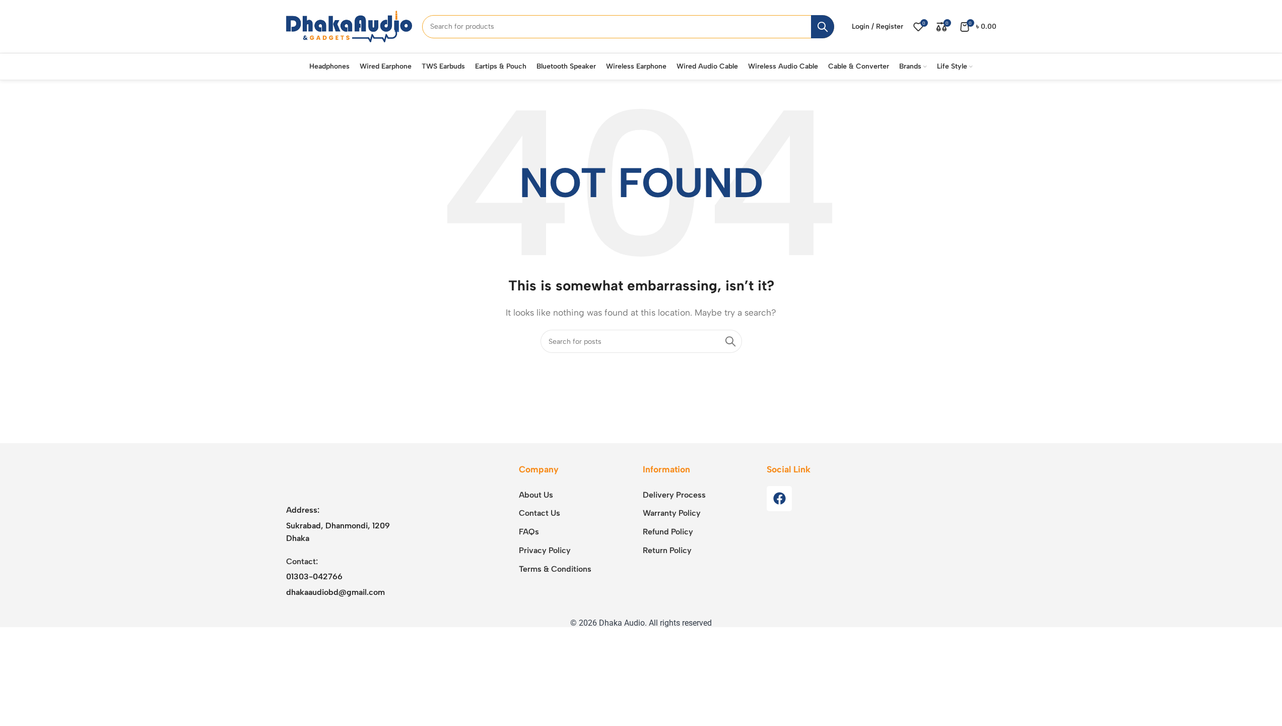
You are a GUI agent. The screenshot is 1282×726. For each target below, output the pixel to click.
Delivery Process (674, 495)
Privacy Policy (545, 550)
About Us (536, 495)
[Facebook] (779, 498)
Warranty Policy (672, 513)
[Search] (822, 26)
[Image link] (349, 477)
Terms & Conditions (555, 569)
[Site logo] (349, 26)
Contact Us (539, 513)
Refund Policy (668, 531)
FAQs (529, 531)
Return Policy (667, 550)
